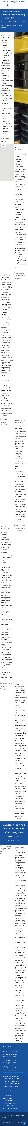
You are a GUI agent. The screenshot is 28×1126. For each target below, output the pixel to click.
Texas (14, 25)
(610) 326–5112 (14, 1)
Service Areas (6, 25)
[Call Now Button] (24, 1123)
